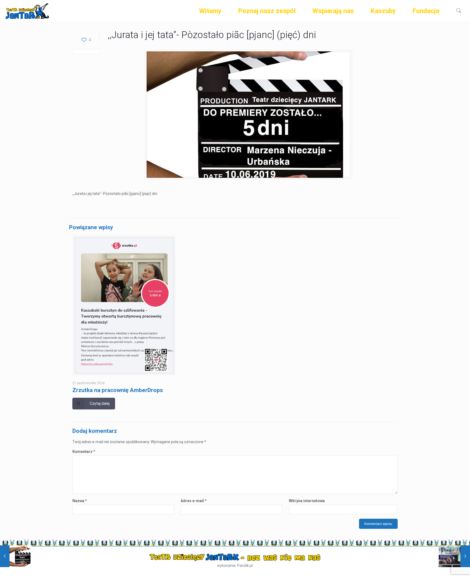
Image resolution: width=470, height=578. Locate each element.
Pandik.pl (245, 565)
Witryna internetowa (307, 501)
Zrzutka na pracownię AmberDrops (117, 390)
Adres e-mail (194, 501)
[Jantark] (27, 11)
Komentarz (83, 451)
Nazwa (79, 501)
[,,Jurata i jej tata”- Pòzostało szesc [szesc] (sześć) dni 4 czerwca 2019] (15, 556)
